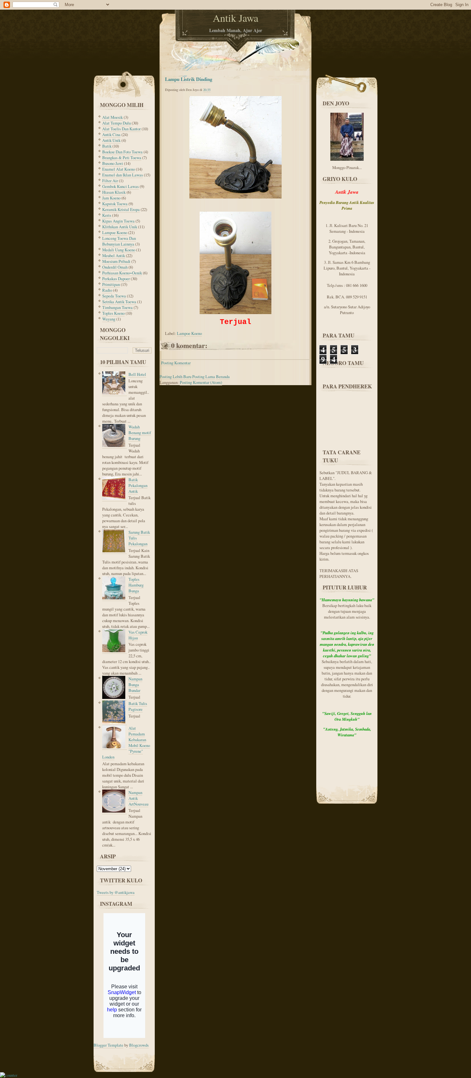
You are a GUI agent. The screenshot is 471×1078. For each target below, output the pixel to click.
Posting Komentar (176, 363)
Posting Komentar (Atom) (201, 382)
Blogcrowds (139, 1045)
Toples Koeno (113, 313)
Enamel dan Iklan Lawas (122, 175)
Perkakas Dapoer (116, 278)
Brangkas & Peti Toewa (121, 157)
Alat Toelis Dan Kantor (121, 129)
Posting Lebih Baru (175, 376)
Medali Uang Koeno (118, 250)
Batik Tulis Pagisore (137, 706)
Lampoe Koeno (114, 232)
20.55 (207, 89)
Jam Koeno (111, 198)
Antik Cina (111, 134)
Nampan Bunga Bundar (135, 684)
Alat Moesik (112, 117)
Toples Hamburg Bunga (136, 585)
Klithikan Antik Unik (119, 227)
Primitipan (111, 284)
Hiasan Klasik (114, 192)
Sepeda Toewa (114, 296)
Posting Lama (203, 376)
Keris (106, 215)
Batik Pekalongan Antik (137, 485)
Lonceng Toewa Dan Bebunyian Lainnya (119, 241)
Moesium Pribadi (116, 261)
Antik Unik (111, 140)
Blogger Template (108, 1045)
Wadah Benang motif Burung (139, 432)
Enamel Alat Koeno (118, 169)
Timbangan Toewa (117, 307)
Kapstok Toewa (115, 204)
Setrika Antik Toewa (119, 301)
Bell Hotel (137, 374)
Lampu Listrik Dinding (188, 79)
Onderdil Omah (115, 267)
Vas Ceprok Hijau (137, 635)
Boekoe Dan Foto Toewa (122, 152)
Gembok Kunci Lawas (120, 186)
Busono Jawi (112, 163)
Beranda (223, 376)
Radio (107, 290)
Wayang (108, 319)
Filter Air (110, 180)
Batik (107, 146)
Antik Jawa (235, 18)
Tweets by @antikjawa (116, 892)
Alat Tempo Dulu (116, 123)
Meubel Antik (113, 255)
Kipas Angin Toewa (118, 221)
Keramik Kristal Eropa (121, 209)
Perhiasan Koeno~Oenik (122, 273)
